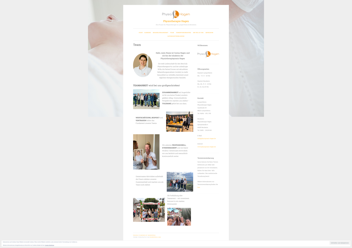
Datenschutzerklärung (176, 36)
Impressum (209, 32)
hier (198, 187)
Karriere (147, 32)
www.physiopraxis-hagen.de (206, 147)
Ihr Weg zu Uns (198, 32)
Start (141, 32)
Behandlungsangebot (160, 32)
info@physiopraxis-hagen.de (206, 138)
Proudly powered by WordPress (144, 235)
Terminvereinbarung (183, 32)
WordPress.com (155, 237)
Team (172, 32)
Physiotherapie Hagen (176, 21)
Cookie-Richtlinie (49, 245)
